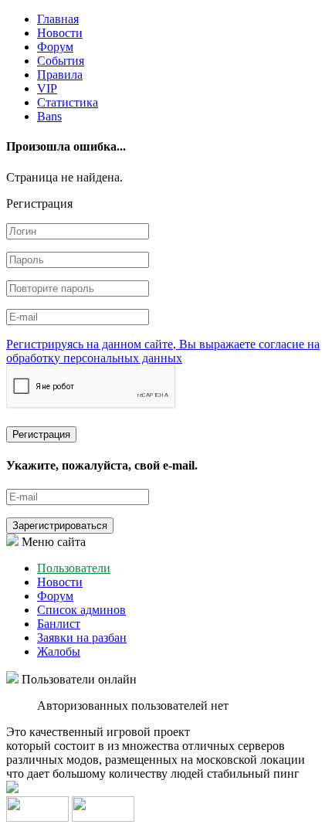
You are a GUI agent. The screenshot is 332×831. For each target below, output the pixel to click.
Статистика (67, 102)
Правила (60, 74)
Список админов (81, 609)
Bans (49, 116)
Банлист (58, 623)
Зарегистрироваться (59, 525)
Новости (60, 32)
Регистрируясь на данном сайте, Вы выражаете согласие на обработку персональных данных (163, 351)
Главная (58, 18)
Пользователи (73, 568)
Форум (55, 46)
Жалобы (58, 651)
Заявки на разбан (82, 637)
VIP (47, 88)
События (60, 60)
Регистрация (41, 434)
